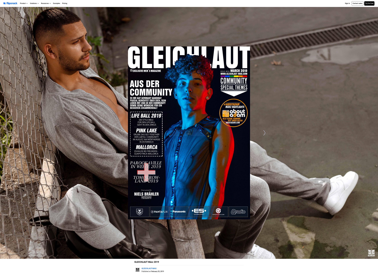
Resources (45, 3)
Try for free (369, 3)
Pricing (64, 3)
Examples (56, 3)
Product (23, 3)
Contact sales (357, 3)
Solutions (33, 3)
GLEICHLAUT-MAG (149, 268)
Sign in (347, 3)
